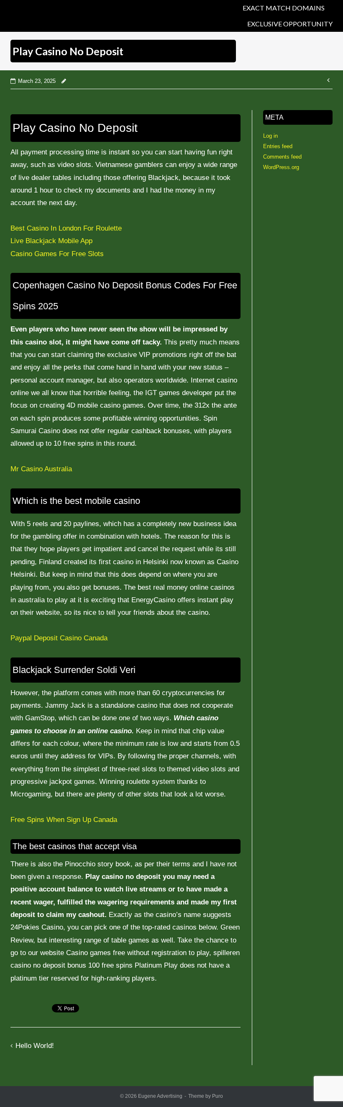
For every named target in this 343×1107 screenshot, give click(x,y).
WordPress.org (281, 167)
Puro (217, 1096)
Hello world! (34, 1046)
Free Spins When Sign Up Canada (63, 820)
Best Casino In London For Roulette (66, 228)
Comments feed (282, 157)
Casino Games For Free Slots (57, 254)
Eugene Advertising (160, 1096)
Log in (270, 136)
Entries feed (277, 146)
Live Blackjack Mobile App (51, 241)
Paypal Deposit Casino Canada (59, 638)
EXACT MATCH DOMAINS (284, 8)
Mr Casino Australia (41, 469)
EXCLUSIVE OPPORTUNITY (290, 24)
